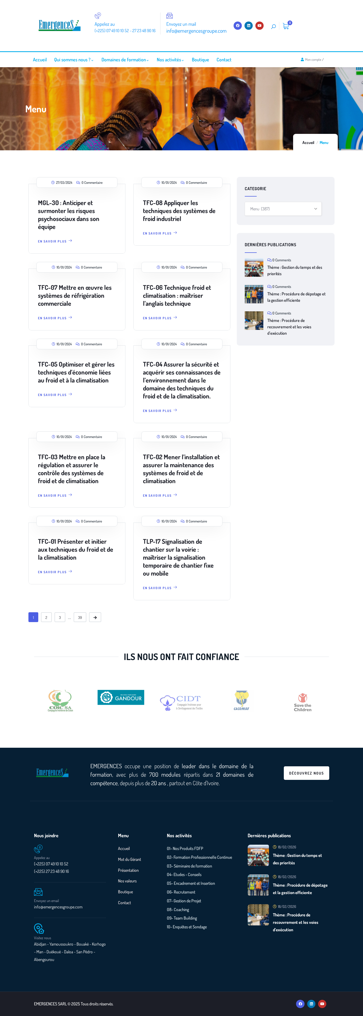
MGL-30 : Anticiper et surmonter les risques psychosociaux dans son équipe (68, 214)
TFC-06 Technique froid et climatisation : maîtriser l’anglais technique (177, 295)
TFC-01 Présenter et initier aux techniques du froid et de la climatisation (75, 549)
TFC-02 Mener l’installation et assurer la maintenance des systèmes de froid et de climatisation (181, 469)
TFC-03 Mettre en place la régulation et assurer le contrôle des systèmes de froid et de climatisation (71, 469)
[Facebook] (238, 26)
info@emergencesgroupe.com (58, 906)
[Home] (59, 26)
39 (80, 617)
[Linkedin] (248, 26)
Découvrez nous (306, 773)
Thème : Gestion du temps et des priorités (294, 270)
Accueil (308, 142)
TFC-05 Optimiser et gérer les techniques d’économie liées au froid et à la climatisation (76, 372)
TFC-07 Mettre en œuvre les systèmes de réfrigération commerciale (75, 295)
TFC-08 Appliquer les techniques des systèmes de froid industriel (179, 210)
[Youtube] (259, 26)
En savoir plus (52, 241)
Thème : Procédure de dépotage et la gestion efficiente (296, 297)
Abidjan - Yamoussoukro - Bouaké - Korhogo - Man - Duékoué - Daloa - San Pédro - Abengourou (70, 951)
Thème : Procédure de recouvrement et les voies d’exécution (289, 327)
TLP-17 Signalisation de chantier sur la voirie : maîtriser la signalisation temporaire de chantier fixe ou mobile (178, 557)
